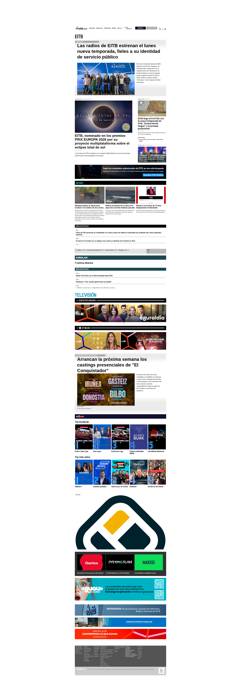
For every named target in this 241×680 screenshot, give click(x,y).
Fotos (115, 650)
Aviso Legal (108, 669)
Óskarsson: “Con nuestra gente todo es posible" (94, 282)
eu (163, 29)
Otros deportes (103, 663)
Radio (114, 28)
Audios (115, 651)
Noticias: (96, 646)
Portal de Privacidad (100, 669)
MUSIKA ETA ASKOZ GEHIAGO (90, 573)
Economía (96, 650)
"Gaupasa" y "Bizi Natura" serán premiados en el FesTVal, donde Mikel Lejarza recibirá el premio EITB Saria (152, 158)
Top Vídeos (117, 648)
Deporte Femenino (104, 657)
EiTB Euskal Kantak (88, 656)
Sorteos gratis (129, 650)
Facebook (140, 648)
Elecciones (128, 651)
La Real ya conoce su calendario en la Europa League (95, 288)
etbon (86, 328)
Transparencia (138, 669)
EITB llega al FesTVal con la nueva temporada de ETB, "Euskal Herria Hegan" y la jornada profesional (151, 123)
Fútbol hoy (102, 648)
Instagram (140, 651)
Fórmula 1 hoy (103, 654)
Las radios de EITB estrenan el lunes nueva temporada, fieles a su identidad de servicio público (118, 51)
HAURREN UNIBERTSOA (145, 573)
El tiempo (128, 647)
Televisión (107, 28)
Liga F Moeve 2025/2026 (106, 651)
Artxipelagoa (87, 660)
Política (95, 651)
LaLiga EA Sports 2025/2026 (106, 650)
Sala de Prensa (129, 656)
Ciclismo (102, 660)
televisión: (79, 646)
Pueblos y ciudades (131, 655)
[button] (116, 323)
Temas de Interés (130, 654)
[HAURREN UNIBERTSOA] (149, 562)
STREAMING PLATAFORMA (117, 573)
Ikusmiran (96, 654)
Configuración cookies (128, 669)
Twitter (139, 650)
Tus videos (153, 252)
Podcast (86, 659)
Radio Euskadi (87, 650)
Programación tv (79, 648)
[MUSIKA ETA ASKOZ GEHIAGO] (91, 562)
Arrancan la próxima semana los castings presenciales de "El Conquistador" (112, 365)
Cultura (95, 653)
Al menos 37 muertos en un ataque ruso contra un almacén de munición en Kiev (105, 241)
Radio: (86, 646)
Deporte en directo (104, 665)
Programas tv (79, 650)
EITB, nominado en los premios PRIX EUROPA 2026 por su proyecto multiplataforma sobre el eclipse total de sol (102, 141)
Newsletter (140, 646)
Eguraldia (96, 656)
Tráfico (127, 649)
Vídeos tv (78, 651)
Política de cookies (117, 669)
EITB (79, 37)
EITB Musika (87, 654)
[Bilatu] (160, 29)
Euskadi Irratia (87, 648)
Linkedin (139, 655)
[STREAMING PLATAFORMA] (120, 562)
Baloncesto (102, 662)
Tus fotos (153, 250)
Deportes (99, 28)
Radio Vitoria (87, 651)
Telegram (140, 653)
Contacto (145, 669)
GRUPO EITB (152, 28)
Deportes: (103, 646)
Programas (86, 657)
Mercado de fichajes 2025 (106, 656)
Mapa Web (150, 669)
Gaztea (85, 653)
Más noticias (82, 226)
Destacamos (87, 300)
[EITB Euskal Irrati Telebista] (81, 28)
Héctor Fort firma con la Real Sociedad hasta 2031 (94, 276)
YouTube (140, 656)
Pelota (101, 659)
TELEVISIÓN (85, 295)
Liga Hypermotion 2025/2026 (106, 653)
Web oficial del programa (85, 408)
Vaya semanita (79, 653)
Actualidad (96, 648)
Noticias (92, 28)
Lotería (127, 652)
